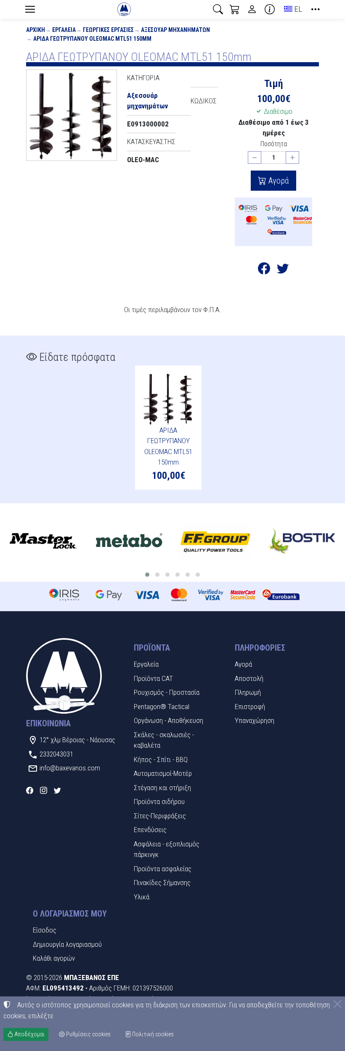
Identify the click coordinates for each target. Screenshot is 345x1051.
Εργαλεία (64, 29)
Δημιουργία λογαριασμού (67, 944)
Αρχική (35, 29)
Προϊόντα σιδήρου (159, 801)
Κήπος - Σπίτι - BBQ (161, 759)
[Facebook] (29, 790)
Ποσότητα (273, 144)
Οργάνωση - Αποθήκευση (168, 720)
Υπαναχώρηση (254, 720)
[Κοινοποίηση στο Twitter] (283, 270)
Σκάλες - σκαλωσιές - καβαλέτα (164, 740)
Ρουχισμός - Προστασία (166, 692)
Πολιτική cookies (152, 1034)
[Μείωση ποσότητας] (254, 157)
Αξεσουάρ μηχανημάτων (175, 29)
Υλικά (141, 897)
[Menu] (30, 9)
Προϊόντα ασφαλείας (162, 868)
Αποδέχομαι (29, 1034)
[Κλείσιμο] (337, 1004)
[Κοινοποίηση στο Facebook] (264, 270)
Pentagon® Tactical (161, 706)
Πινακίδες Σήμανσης (162, 882)
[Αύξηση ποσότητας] (292, 157)
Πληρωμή (248, 692)
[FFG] (215, 541)
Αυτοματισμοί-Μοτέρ (163, 773)
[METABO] (129, 541)
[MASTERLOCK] (43, 541)
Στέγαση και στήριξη (162, 787)
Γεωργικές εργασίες (108, 29)
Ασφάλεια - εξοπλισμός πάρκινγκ (166, 849)
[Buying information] (270, 9)
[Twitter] (57, 790)
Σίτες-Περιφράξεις (160, 816)
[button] (218, 9)
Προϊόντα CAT (153, 678)
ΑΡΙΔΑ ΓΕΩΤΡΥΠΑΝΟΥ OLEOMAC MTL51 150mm (92, 38)
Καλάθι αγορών (54, 958)
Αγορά (277, 181)
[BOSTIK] (301, 541)
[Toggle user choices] (252, 9)
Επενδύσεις (150, 829)
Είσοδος (44, 930)
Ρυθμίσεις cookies (88, 1034)
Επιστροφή (250, 706)
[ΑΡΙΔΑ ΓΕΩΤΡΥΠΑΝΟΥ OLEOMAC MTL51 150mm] (71, 115)
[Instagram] (43, 790)
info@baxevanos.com (70, 768)
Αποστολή (249, 678)
